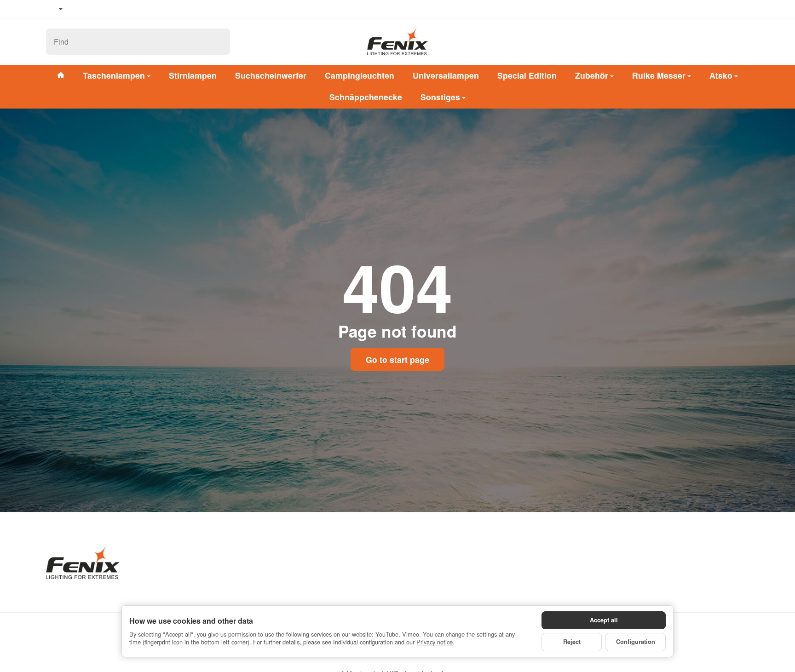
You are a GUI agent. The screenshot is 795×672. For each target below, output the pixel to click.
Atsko (720, 75)
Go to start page (397, 359)
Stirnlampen (193, 75)
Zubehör (591, 75)
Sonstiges (440, 97)
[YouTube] (92, 9)
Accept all (604, 620)
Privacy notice (434, 642)
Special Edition (527, 75)
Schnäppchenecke (365, 97)
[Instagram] (105, 9)
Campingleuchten (359, 75)
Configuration (635, 642)
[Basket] (740, 41)
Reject (572, 642)
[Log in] (716, 41)
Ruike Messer (659, 75)
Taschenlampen (114, 75)
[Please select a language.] (54, 9)
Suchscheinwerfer (270, 75)
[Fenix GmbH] (397, 41)
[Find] (218, 42)
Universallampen (446, 75)
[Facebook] (78, 9)
